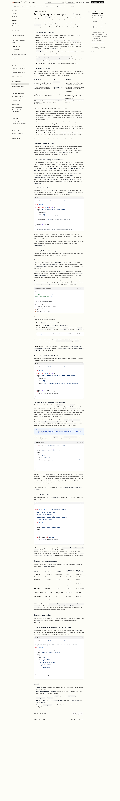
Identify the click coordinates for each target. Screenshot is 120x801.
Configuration (45, 6)
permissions (66, 152)
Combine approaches (95, 45)
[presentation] (59, 457)
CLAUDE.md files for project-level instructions (99, 20)
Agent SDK (59, 6)
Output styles (40, 687)
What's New (66, 6)
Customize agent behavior (97, 17)
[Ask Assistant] (82, 198)
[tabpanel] (59, 215)
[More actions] (83, 14)
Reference (52, 6)
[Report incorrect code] (78, 198)
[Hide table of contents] (89, 12)
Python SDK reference (42, 700)
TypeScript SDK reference (43, 696)
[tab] (37, 198)
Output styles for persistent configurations (98, 26)
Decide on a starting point (98, 15)
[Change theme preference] (107, 2)
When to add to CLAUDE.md (55, 168)
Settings (38, 705)
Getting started (15, 6)
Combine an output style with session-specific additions (98, 48)
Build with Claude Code (26, 6)
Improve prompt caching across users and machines (100, 37)
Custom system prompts (97, 40)
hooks (59, 152)
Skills (55, 152)
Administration (37, 6)
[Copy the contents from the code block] (80, 198)
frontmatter (57, 262)
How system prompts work (97, 13)
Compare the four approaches (97, 42)
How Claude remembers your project (46, 691)
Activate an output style (98, 32)
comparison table (40, 138)
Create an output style (98, 30)
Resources (73, 6)
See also (92, 51)
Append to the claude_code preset (100, 34)
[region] (59, 585)
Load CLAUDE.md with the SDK (100, 24)
